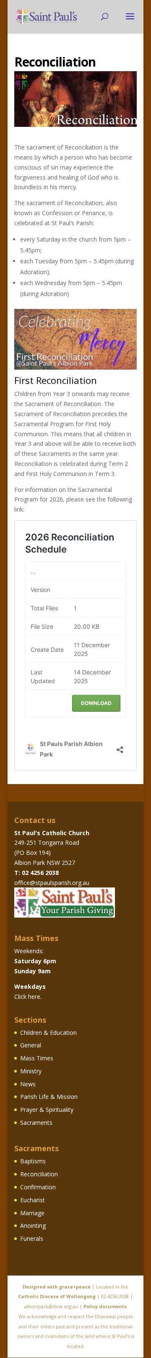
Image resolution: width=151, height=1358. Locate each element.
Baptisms (33, 1161)
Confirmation (38, 1187)
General (30, 1045)
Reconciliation (39, 1174)
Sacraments (36, 1123)
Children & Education (48, 1033)
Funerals (31, 1238)
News (28, 1084)
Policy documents (105, 1306)
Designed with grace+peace (57, 1286)
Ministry (31, 1071)
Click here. (28, 996)
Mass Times (36, 1058)
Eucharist (32, 1200)
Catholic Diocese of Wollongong (57, 1296)
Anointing (33, 1225)
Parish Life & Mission (49, 1097)
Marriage (32, 1213)
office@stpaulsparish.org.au (51, 883)
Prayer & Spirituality (46, 1110)
